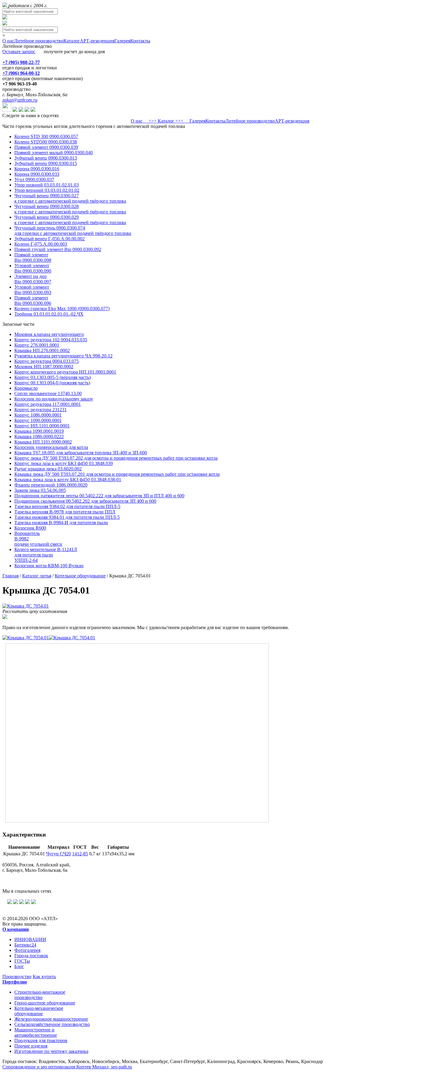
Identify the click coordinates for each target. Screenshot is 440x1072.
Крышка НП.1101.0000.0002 (43, 441)
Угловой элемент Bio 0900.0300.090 (32, 268)
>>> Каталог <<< (165, 120)
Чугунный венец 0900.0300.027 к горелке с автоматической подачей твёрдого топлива (70, 198)
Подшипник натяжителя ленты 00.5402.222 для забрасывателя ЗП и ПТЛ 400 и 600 (99, 495)
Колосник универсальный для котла (51, 447)
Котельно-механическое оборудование (38, 1011)
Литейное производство (38, 40)
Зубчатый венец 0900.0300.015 (45, 163)
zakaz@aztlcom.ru (19, 100)
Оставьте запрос (18, 51)
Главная (10, 575)
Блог (19, 966)
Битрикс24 (25, 944)
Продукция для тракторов (40, 1040)
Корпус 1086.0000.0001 (38, 415)
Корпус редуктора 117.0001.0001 (47, 404)
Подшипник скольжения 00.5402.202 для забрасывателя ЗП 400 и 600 (85, 501)
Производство (16, 976)
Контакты (140, 40)
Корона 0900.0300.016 (36, 168)
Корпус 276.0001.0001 (36, 345)
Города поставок (31, 955)
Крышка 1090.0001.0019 (39, 431)
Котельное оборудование (80, 575)
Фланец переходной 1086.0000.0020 (50, 484)
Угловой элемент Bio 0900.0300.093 (32, 290)
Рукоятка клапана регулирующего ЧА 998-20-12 (63, 355)
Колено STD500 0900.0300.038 (45, 141)
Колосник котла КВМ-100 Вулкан (49, 565)
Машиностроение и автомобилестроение (35, 1032)
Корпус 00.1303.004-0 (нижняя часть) (52, 382)
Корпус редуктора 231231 (40, 409)
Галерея (122, 40)
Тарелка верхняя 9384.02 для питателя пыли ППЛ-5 (67, 506)
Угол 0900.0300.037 (34, 179)
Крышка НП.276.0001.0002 (42, 350)
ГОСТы (22, 961)
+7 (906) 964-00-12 (21, 73)
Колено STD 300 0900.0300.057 (46, 136)
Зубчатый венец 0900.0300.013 (45, 157)
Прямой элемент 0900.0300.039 (46, 147)
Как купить (44, 976)
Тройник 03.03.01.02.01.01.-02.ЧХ (49, 313)
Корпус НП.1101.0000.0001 (42, 425)
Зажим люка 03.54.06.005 (40, 490)
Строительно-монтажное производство (39, 995)
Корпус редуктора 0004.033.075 (46, 361)
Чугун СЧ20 (58, 853)
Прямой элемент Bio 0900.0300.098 (32, 257)
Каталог (71, 40)
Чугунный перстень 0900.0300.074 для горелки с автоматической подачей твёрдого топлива (72, 230)
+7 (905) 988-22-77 (21, 62)
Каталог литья (36, 575)
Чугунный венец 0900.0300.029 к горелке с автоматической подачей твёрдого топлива (70, 220)
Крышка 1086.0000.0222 (39, 436)
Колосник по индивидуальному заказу (53, 398)
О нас (8, 40)
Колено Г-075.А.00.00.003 (40, 244)
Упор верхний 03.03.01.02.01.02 (46, 190)
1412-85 (80, 853)
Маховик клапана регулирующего (49, 334)
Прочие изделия (30, 1045)
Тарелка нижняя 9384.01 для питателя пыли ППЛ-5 (67, 517)
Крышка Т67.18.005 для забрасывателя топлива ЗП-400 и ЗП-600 (80, 452)
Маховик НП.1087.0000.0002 (43, 366)
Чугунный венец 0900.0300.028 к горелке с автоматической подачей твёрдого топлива (70, 209)
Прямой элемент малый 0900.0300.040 (53, 152)
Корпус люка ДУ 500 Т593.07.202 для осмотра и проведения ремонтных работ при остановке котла (116, 458)
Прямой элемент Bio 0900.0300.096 (32, 300)
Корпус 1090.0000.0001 (38, 420)
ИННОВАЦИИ (30, 939)
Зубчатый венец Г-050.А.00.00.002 (49, 238)
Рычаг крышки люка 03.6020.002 (48, 468)
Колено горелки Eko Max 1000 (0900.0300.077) (62, 308)
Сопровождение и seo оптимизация (67, 1066)
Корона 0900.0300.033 (36, 174)
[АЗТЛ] (5, 5)
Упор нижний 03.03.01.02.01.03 (46, 184)
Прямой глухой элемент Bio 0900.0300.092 (57, 249)
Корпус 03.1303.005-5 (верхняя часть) (52, 377)
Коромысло (26, 388)
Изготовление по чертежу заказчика (51, 1051)
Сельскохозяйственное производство (52, 1024)
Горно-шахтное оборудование (44, 1002)
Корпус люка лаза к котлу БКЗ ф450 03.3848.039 (63, 463)
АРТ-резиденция (97, 40)
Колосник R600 (30, 527)
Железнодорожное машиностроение (51, 1018)
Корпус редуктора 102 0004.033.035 (50, 339)
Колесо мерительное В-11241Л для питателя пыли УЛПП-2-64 (45, 555)
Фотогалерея (27, 950)
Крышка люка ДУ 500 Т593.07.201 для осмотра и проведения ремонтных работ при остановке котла (117, 474)
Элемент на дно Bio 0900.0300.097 (32, 279)
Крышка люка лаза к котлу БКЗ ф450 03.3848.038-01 (67, 479)
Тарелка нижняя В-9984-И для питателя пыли (61, 522)
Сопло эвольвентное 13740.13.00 (48, 393)
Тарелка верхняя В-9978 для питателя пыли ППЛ (64, 511)
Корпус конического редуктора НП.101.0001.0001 (65, 371)
